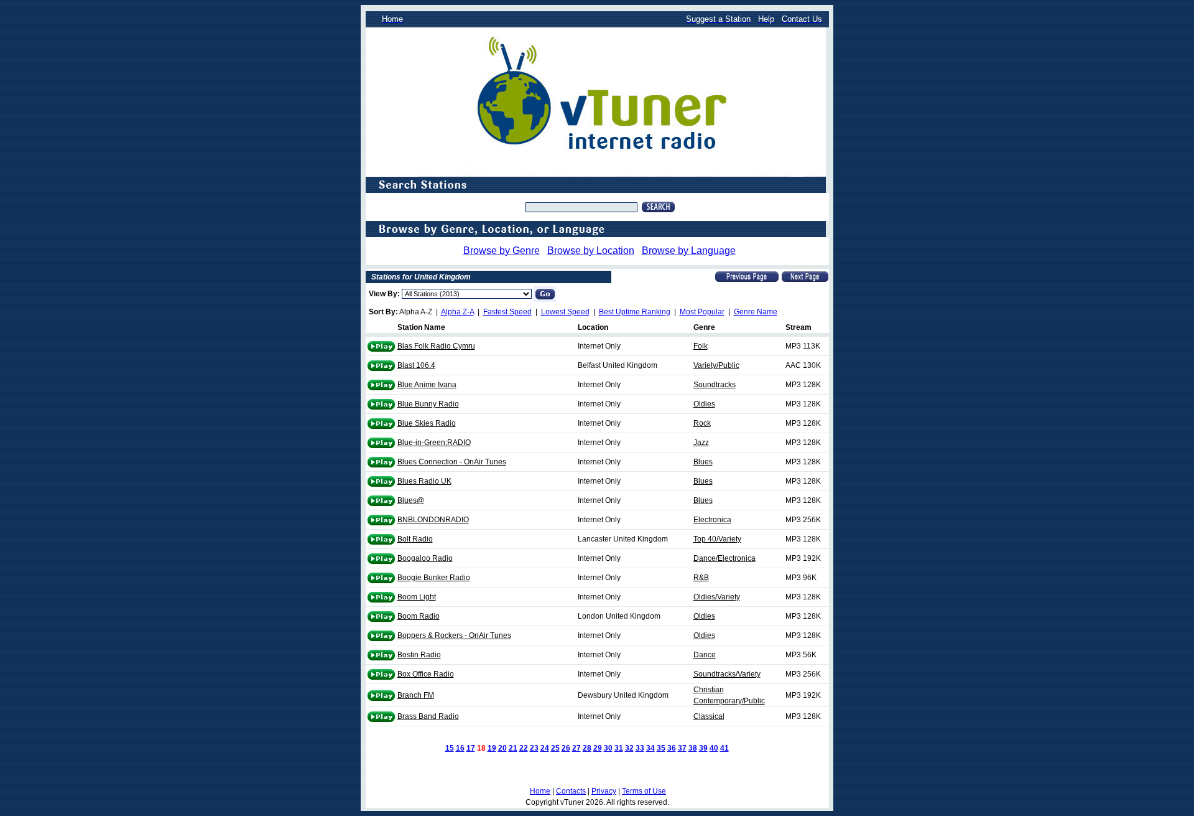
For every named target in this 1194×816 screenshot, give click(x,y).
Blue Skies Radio (426, 423)
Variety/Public (716, 365)
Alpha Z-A (457, 311)
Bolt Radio (415, 539)
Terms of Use (644, 791)
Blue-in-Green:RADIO (434, 442)
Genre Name (755, 311)
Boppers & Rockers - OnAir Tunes (454, 635)
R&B (701, 577)
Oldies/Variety (716, 597)
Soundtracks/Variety (727, 674)
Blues (703, 461)
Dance (704, 654)
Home (540, 791)
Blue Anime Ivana (426, 384)
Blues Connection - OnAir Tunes (451, 461)
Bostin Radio (419, 654)
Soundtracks (714, 384)
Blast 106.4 (416, 365)
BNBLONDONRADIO (433, 519)
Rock (702, 423)
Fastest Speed (507, 311)
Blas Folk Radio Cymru (436, 346)
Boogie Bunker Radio (433, 577)
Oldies (704, 404)
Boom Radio (418, 616)
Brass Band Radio (428, 716)
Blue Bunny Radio (428, 404)
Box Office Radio (425, 674)
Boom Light (416, 597)
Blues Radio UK (424, 481)
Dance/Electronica (724, 558)
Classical (708, 716)
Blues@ (410, 500)
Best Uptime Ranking (634, 311)
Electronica (712, 519)
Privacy (603, 791)
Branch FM (415, 695)
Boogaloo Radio (425, 558)
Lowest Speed (565, 311)
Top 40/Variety (717, 539)
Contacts (571, 791)
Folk (700, 346)
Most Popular (702, 311)
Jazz (701, 442)
